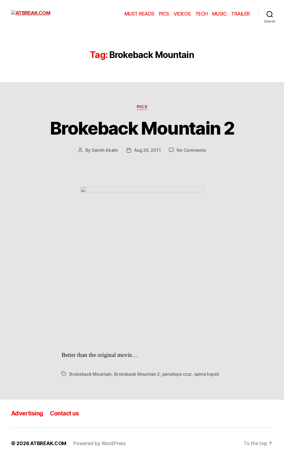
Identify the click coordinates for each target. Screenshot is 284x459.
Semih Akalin (105, 150)
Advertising (27, 413)
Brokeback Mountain (90, 374)
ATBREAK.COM (48, 443)
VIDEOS (182, 14)
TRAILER (240, 14)
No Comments (191, 150)
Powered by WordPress (99, 443)
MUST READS (139, 14)
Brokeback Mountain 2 (142, 128)
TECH (201, 14)
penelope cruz (177, 374)
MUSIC (219, 14)
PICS (164, 14)
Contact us (64, 413)
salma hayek (206, 374)
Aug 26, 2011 (147, 150)
